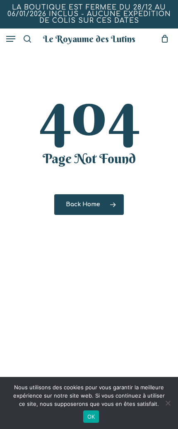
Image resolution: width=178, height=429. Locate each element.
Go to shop (141, 208)
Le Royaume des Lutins (89, 39)
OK (91, 416)
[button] (10, 39)
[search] (27, 39)
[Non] (168, 403)
